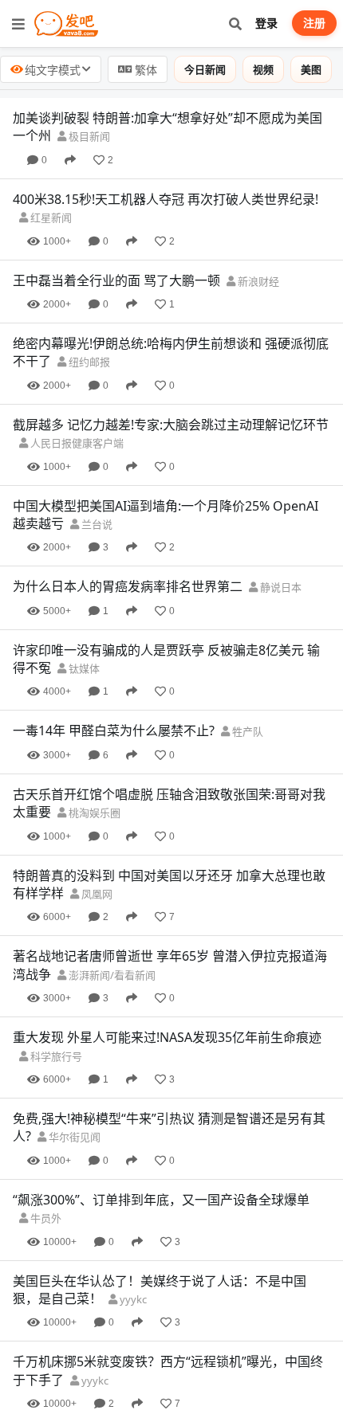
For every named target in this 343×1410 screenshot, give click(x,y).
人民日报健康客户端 (76, 443)
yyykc (132, 1299)
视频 (263, 69)
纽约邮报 (88, 361)
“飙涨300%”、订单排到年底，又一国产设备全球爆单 (161, 1199)
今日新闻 (205, 69)
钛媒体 (83, 668)
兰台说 (95, 524)
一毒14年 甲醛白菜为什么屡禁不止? (114, 730)
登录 (266, 22)
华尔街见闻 (73, 1137)
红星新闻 (50, 217)
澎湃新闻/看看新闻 (111, 975)
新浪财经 (257, 281)
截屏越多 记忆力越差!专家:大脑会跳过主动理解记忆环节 (171, 424)
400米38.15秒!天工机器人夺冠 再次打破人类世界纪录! (165, 199)
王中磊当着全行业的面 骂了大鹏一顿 (116, 280)
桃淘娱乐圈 (93, 812)
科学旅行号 (55, 1056)
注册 (314, 22)
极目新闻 (88, 136)
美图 (311, 69)
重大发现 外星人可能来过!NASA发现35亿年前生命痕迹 (167, 1037)
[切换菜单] (18, 24)
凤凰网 (95, 894)
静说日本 (280, 587)
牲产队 (246, 731)
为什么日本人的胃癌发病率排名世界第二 (127, 586)
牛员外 (44, 1218)
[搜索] (235, 23)
